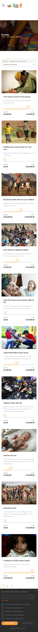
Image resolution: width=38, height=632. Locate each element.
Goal (32, 112)
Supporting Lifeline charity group (16, 353)
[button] (19, 628)
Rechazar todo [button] (28, 623)
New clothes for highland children (16, 250)
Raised (6, 112)
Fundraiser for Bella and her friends (17, 561)
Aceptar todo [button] (10, 623)
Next (12, 586)
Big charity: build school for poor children (19, 199)
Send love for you (10, 455)
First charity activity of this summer (17, 97)
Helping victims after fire (13, 403)
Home (3, 37)
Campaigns (10, 37)
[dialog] (19, 610)
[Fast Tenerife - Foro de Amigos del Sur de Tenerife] (15, 5)
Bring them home (10, 508)
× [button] (36, 590)
